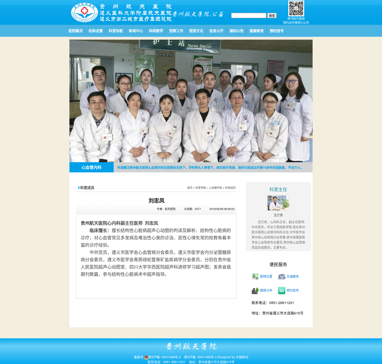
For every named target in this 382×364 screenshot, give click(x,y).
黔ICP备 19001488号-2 (165, 357)
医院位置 (266, 276)
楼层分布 (266, 290)
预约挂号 (277, 30)
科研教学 (156, 30)
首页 (190, 187)
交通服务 (292, 276)
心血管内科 (215, 187)
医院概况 (76, 30)
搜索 (272, 15)
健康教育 (257, 30)
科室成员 (230, 187)
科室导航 (116, 30)
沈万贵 (278, 215)
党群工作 (176, 30)
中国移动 (241, 357)
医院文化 (196, 30)
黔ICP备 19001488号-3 (200, 357)
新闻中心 (136, 30)
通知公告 (236, 30)
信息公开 (216, 30)
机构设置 (96, 30)
